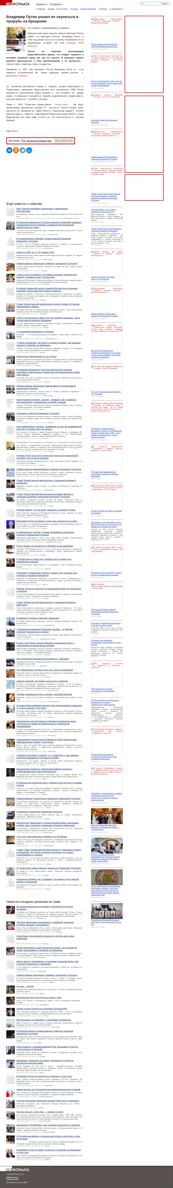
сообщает (71, 43)
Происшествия (88, 9)
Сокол (42, 117)
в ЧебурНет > (117, 9)
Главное (40, 9)
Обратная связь (12, 1177)
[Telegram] (23, 150)
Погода (74, 9)
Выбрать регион (12, 1179)
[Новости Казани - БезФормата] (15, 3)
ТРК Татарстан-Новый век (36, 140)
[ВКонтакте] (9, 150)
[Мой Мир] (29, 150)
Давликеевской (63, 117)
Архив (51, 9)
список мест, (61, 104)
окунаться (50, 39)
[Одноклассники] (16, 150)
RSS (25, 1182)
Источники (62, 9)
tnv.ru (13, 53)
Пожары (103, 9)
